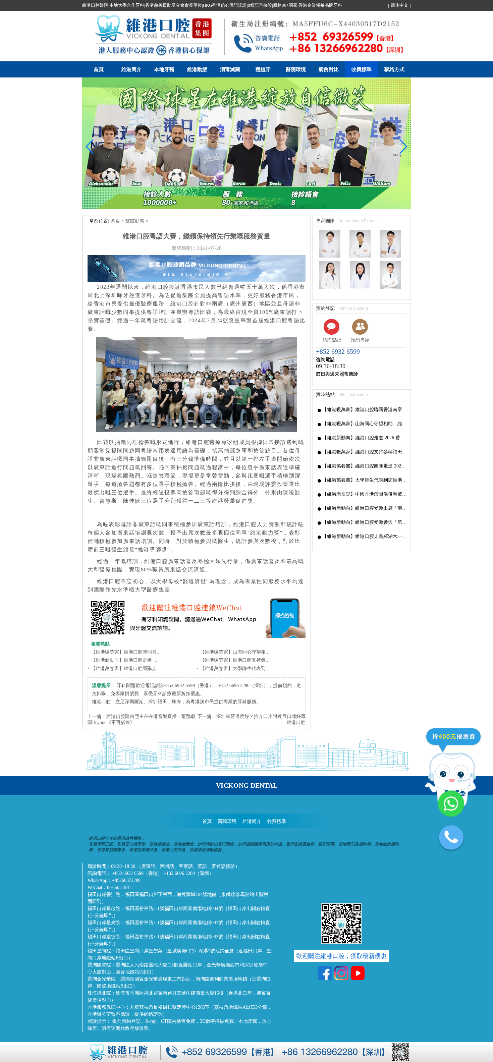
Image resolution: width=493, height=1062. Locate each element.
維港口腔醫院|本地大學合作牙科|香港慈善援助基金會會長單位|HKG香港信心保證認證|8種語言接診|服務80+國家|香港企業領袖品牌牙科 (212, 5)
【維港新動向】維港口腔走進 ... (124, 660)
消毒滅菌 (230, 69)
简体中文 (399, 5)
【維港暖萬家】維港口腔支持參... (235, 660)
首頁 (99, 69)
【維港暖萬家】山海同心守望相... (235, 652)
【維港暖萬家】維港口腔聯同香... (126, 652)
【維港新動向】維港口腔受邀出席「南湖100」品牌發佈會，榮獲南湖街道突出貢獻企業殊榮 (364, 508)
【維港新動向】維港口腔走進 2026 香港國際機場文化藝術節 (364, 437)
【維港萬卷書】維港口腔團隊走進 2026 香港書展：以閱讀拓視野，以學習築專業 (364, 465)
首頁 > (118, 221)
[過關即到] (246, 207)
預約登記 (331, 339)
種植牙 (263, 69)
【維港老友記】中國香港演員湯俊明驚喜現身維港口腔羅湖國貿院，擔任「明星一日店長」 (364, 494)
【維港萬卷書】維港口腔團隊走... (126, 668)
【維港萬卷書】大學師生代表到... (235, 668)
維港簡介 (131, 69)
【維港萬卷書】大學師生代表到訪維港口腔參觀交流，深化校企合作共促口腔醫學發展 (364, 480)
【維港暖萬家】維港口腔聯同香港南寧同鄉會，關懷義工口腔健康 (364, 409)
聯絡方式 (394, 69)
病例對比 (329, 69)
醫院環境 (296, 69)
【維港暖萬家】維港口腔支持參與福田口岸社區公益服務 (364, 451)
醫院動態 (134, 221)
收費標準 (361, 69)
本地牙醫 (164, 69)
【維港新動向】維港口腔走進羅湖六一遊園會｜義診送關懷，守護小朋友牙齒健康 (364, 536)
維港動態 (197, 69)
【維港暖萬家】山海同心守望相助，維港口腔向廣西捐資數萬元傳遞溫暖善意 (364, 423)
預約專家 (360, 339)
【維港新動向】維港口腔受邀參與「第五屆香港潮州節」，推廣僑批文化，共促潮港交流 (364, 522)
